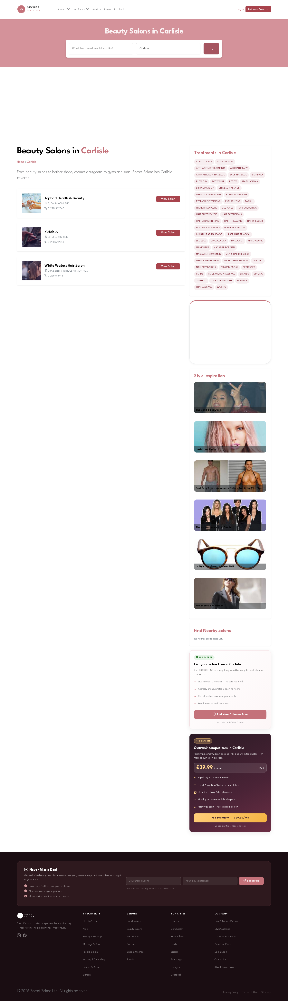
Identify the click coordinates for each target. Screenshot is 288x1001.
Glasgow (175, 967)
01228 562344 (56, 242)
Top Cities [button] (79, 9)
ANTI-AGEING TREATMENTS (211, 168)
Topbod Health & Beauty (64, 198)
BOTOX (233, 181)
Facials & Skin (90, 952)
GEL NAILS (227, 208)
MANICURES (202, 247)
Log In (240, 9)
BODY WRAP (218, 181)
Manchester (177, 929)
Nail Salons (133, 936)
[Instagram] (19, 936)
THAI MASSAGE (204, 287)
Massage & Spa (91, 944)
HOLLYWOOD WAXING (208, 228)
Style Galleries (222, 929)
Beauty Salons (134, 929)
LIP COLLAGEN (218, 241)
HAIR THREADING (233, 221)
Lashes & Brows (91, 967)
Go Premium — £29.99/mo (230, 818)
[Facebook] (24, 936)
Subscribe (253, 881)
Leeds (174, 944)
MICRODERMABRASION (236, 260)
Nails (85, 929)
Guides (96, 9)
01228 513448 (55, 276)
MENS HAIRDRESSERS (207, 260)
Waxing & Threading (94, 959)
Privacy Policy (230, 992)
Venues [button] (61, 9)
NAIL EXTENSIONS (206, 267)
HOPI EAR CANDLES (234, 228)
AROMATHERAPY (239, 168)
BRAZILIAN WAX (250, 181)
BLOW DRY (201, 181)
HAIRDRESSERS (255, 221)
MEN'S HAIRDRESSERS (237, 254)
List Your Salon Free (225, 936)
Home (20, 162)
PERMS (199, 274)
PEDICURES (249, 267)
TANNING (242, 280)
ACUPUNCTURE (225, 162)
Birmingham (177, 936)
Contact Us (220, 959)
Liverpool (176, 975)
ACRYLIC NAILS (204, 162)
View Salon (168, 199)
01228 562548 (56, 208)
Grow (107, 9)
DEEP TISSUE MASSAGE (208, 194)
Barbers (87, 975)
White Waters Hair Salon (64, 265)
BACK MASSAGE (238, 175)
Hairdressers (134, 921)
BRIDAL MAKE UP (205, 188)
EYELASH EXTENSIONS (208, 201)
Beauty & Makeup (92, 936)
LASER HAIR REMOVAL (238, 234)
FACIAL (249, 201)
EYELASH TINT (232, 201)
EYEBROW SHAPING (236, 194)
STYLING (258, 274)
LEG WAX (201, 241)
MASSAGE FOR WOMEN (208, 254)
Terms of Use (249, 992)
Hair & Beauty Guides (226, 921)
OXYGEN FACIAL (229, 267)
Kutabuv (51, 232)
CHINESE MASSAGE (229, 188)
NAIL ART (258, 260)
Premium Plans (223, 944)
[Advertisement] (144, 96)
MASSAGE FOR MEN (224, 247)
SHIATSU (244, 274)
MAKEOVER (237, 241)
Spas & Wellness (136, 952)
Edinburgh (176, 959)
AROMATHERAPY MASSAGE (210, 175)
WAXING (221, 287)
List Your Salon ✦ (258, 9)
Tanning (131, 959)
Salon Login (221, 952)
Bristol (174, 952)
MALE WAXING (256, 241)
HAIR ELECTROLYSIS (206, 214)
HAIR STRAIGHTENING (207, 221)
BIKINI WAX (257, 175)
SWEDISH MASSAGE (221, 280)
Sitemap (266, 992)
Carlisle (95, 151)
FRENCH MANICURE (206, 208)
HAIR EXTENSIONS (232, 214)
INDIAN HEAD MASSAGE (209, 234)
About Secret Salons (225, 967)
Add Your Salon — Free (232, 714)
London (175, 921)
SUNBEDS (201, 280)
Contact (119, 9)
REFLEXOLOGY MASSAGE (221, 274)
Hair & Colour (90, 921)
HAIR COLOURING (247, 208)
